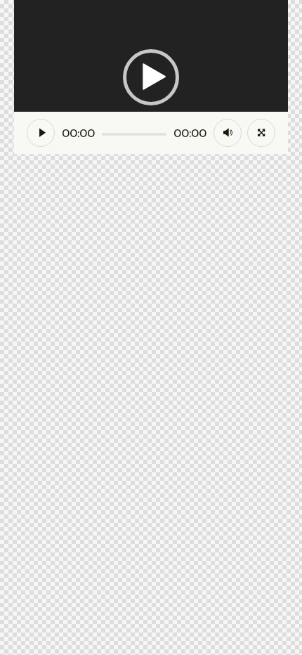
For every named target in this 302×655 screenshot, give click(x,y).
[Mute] (228, 133)
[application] (151, 77)
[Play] (41, 133)
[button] (151, 77)
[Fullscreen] (261, 133)
